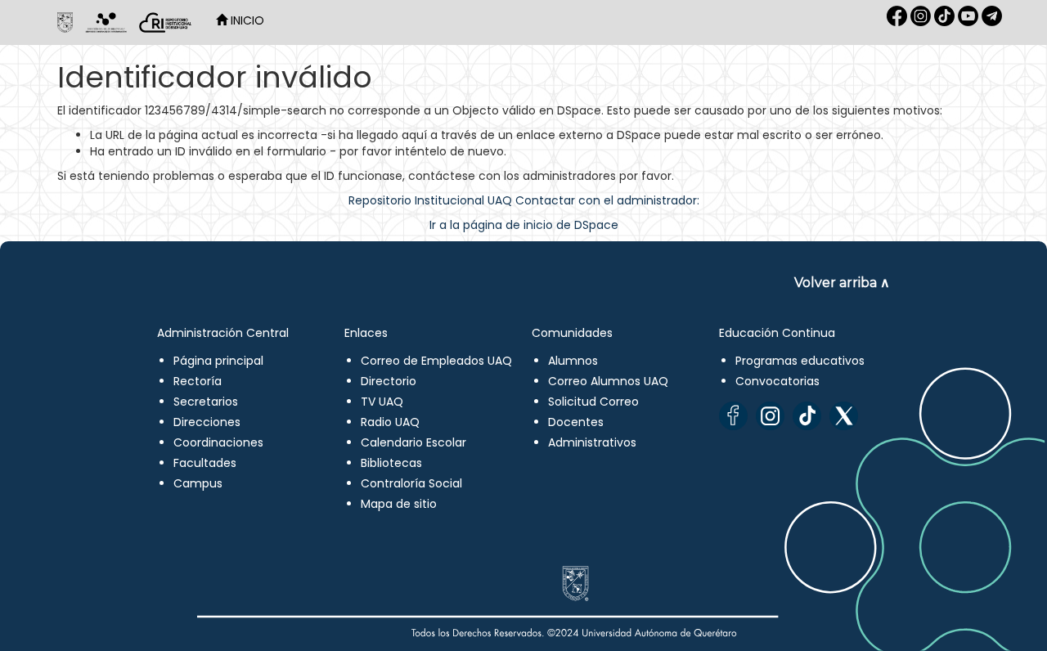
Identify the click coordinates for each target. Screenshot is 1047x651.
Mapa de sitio (399, 504)
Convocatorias (777, 381)
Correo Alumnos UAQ (608, 381)
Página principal (218, 360)
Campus (197, 483)
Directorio (388, 381)
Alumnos (573, 360)
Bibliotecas (391, 463)
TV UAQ (382, 401)
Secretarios (205, 401)
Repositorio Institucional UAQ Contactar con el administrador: (523, 200)
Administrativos (592, 442)
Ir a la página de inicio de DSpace (523, 225)
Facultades (204, 463)
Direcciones (206, 422)
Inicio (245, 20)
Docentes (576, 422)
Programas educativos (800, 360)
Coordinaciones (218, 442)
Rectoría (197, 381)
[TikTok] (807, 416)
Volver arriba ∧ (842, 282)
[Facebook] (733, 416)
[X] (843, 416)
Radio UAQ (390, 422)
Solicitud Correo (593, 401)
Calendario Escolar (413, 442)
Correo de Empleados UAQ (436, 360)
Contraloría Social (411, 483)
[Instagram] (770, 416)
